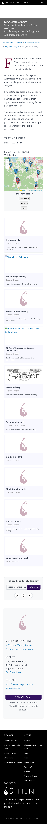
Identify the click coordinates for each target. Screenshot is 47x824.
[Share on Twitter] (16, 595)
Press (26, 758)
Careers (27, 771)
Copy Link (34, 587)
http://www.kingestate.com (20, 684)
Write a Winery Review (20, 645)
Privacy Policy (29, 780)
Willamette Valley (32, 42)
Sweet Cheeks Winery (17, 311)
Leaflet (24, 190)
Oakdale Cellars (14, 456)
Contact (27, 741)
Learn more (36, 818)
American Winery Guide (17, 2)
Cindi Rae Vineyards (16, 489)
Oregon (19, 42)
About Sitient (29, 762)
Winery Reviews (10, 753)
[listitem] (23, 235)
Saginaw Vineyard (15, 422)
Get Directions (13, 672)
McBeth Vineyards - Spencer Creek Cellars (20, 349)
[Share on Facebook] (23, 595)
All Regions (8, 42)
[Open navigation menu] (42, 2)
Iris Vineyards (13, 240)
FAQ (26, 753)
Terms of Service (30, 776)
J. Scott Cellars (13, 521)
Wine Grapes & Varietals (13, 762)
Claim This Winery (24, 697)
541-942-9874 (12, 688)
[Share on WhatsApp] (30, 595)
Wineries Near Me (10, 741)
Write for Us (28, 767)
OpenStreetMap (36, 190)
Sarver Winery (13, 387)
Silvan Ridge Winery (16, 276)
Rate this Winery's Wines (21, 649)
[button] (18, 181)
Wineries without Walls (17, 558)
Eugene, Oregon (12, 46)
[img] (23, 174)
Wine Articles (9, 758)
